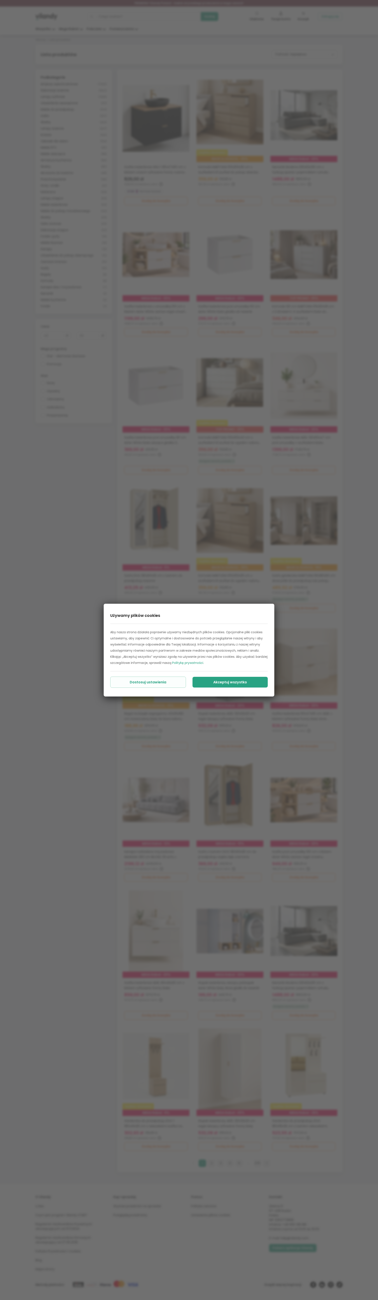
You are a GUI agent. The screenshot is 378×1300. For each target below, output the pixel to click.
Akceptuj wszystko (230, 682)
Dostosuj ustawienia (148, 682)
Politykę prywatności (187, 663)
